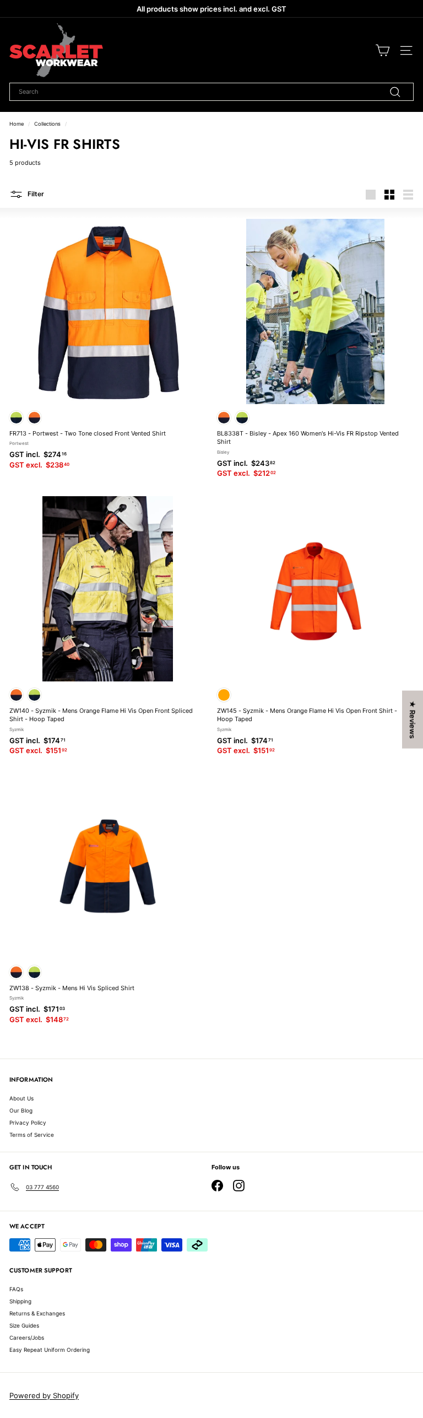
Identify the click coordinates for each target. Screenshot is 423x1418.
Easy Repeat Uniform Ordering (49, 1349)
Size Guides (24, 1325)
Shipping (20, 1301)
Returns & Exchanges (37, 1313)
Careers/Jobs (26, 1337)
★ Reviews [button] (412, 720)
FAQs (16, 1289)
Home (16, 124)
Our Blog (20, 1110)
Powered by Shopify (44, 1395)
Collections (47, 124)
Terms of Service (31, 1134)
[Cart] (382, 50)
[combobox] (211, 92)
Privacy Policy (27, 1122)
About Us (21, 1098)
